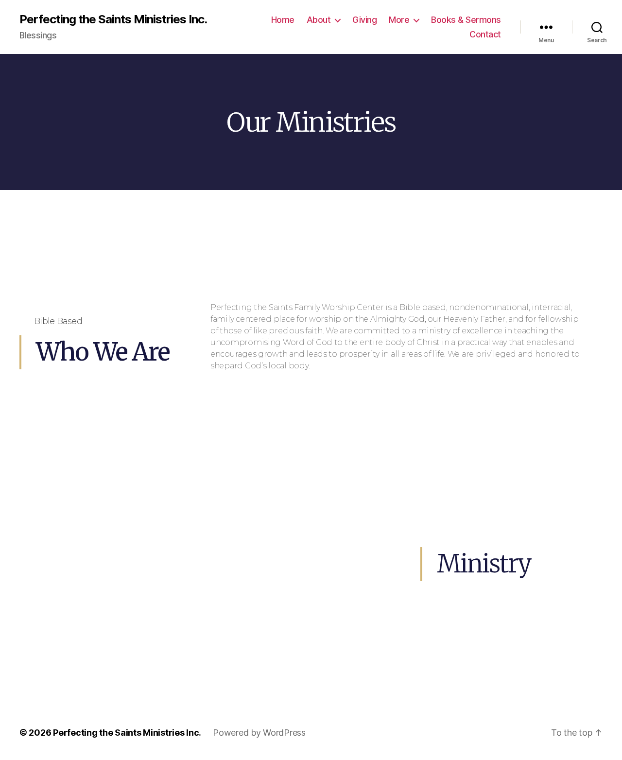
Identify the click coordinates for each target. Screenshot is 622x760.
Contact (485, 34)
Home (282, 20)
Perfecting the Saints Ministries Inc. (113, 19)
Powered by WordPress (259, 732)
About (319, 20)
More (399, 20)
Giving (364, 20)
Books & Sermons (466, 20)
